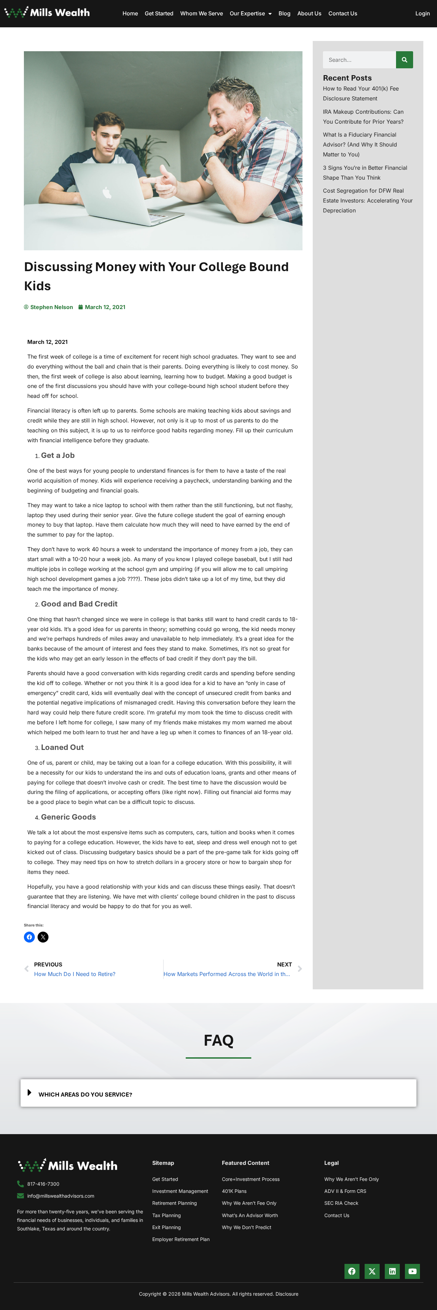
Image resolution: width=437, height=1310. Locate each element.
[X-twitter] (372, 1271)
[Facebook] (352, 1271)
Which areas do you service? (85, 1094)
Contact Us (342, 13)
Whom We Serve (201, 13)
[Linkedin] (392, 1271)
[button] (218, 1093)
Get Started (159, 13)
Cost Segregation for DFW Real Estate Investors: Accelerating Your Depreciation (368, 200)
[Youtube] (412, 1271)
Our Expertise (247, 13)
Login (422, 13)
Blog (285, 13)
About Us (309, 13)
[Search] (404, 59)
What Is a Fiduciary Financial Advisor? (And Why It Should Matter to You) (360, 144)
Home (130, 13)
